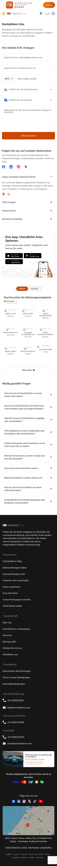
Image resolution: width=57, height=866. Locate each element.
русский (39, 854)
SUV (45, 316)
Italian (32, 857)
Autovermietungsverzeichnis (17, 599)
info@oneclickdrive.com (18, 707)
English (8, 854)
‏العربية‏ (15, 854)
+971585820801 (15, 700)
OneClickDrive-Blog (12, 561)
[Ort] (3, 194)
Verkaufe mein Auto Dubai (15, 580)
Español (15, 857)
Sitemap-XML (9, 641)
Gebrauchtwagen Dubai (15, 567)
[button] (3, 13)
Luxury (10, 315)
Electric (28, 352)
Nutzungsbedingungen (14, 683)
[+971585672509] (8, 194)
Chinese (24, 857)
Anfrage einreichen (28, 136)
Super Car (45, 335)
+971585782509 (15, 722)
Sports (28, 315)
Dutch (31, 854)
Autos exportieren (11, 586)
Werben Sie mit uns (12, 648)
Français (23, 854)
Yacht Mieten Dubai (12, 606)
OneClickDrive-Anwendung (23, 4)
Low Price (28, 335)
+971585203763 (15, 737)
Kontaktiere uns (10, 654)
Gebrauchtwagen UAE (14, 574)
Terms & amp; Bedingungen (16, 677)
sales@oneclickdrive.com (19, 743)
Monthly (10, 334)
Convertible (10, 352)
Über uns (7, 622)
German (39, 857)
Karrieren (7, 635)
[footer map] (28, 820)
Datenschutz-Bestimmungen (17, 671)
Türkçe (47, 854)
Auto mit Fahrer (10, 593)
